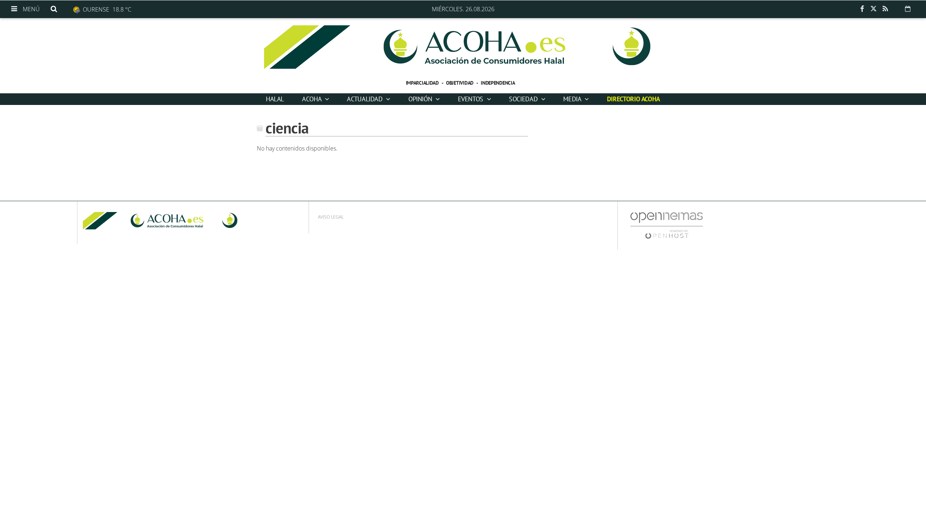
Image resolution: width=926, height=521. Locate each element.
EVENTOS (471, 99)
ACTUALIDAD (365, 99)
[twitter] (873, 9)
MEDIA (573, 99)
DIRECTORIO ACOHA (633, 99)
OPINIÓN (421, 99)
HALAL (275, 99)
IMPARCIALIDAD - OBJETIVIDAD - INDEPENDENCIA (460, 83)
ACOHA (312, 99)
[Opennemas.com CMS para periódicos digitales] (666, 225)
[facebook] (862, 9)
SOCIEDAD (524, 99)
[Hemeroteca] (907, 9)
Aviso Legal (331, 217)
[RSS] (885, 9)
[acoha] (463, 47)
